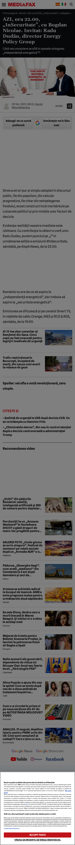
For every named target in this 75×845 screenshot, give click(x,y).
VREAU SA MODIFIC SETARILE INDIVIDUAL (37, 839)
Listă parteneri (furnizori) (11, 828)
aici (27, 804)
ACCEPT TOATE (37, 835)
